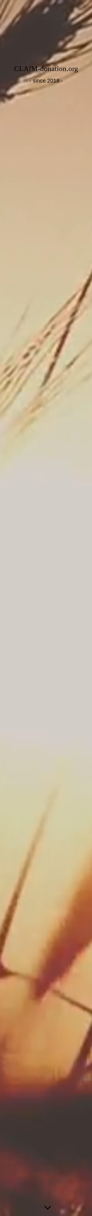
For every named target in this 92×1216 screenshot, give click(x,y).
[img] (46, 608)
